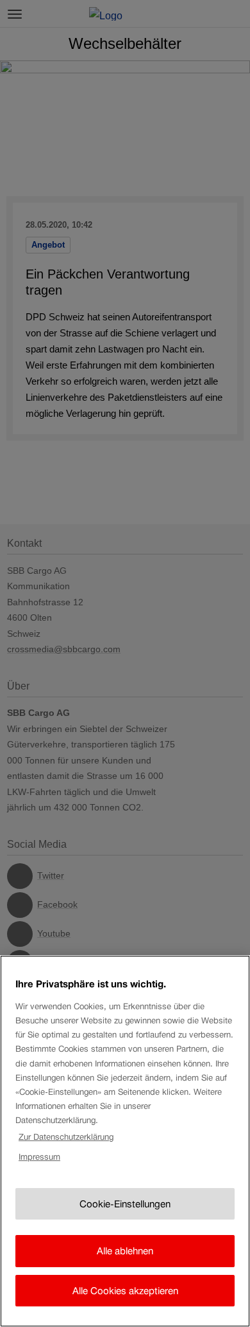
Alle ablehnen (125, 1250)
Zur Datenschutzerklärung (66, 1137)
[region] (125, 1141)
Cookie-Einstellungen (125, 1203)
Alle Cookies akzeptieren (125, 1290)
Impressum (39, 1157)
